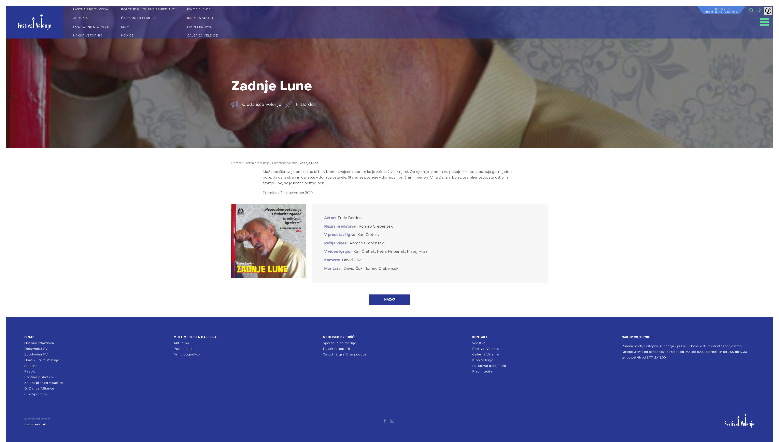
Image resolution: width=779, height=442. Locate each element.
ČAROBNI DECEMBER (138, 18)
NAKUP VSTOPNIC (87, 35)
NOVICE (127, 35)
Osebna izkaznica (39, 343)
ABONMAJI (81, 18)
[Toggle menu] (764, 22)
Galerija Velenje (485, 354)
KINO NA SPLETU (200, 18)
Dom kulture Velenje (41, 360)
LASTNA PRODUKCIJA (90, 9)
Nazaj (389, 299)
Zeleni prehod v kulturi (43, 383)
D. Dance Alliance (39, 388)
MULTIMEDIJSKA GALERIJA (195, 337)
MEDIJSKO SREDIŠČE (339, 337)
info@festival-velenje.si (721, 11)
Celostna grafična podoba (345, 354)
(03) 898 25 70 (722, 9)
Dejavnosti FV (36, 349)
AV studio (41, 424)
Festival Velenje (485, 349)
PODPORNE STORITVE (91, 27)
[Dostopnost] (768, 11)
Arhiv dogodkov (187, 354)
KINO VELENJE (199, 9)
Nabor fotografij (336, 349)
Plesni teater (483, 371)
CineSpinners (35, 394)
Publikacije (183, 349)
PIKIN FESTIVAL (199, 27)
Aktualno (181, 343)
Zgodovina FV (36, 354)
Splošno (31, 366)
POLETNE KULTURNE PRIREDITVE (148, 9)
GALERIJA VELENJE (202, 35)
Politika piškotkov (39, 377)
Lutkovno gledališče (489, 366)
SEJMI (126, 27)
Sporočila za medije (339, 343)
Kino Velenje (482, 360)
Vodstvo (478, 343)
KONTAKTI (480, 337)
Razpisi (30, 371)
